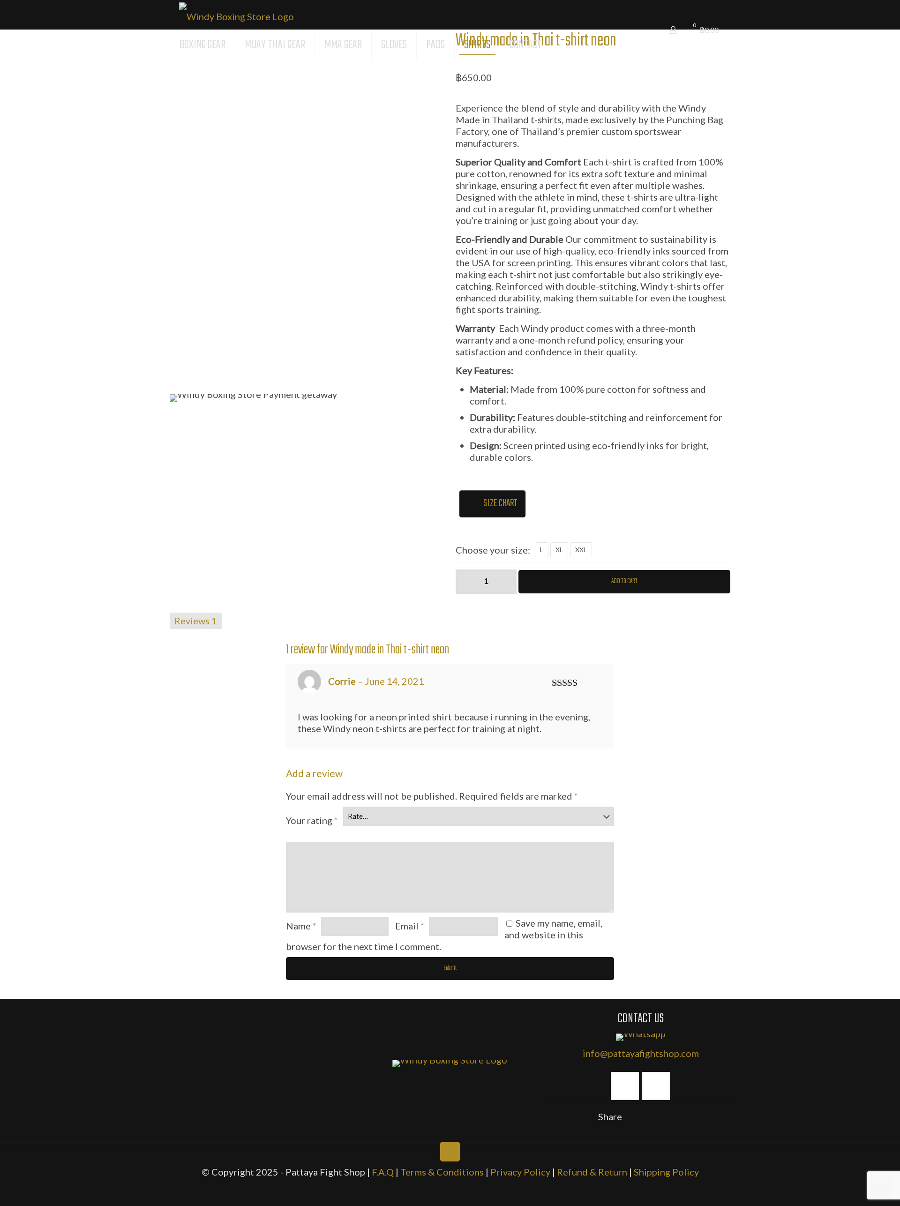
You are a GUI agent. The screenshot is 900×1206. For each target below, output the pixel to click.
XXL (581, 550)
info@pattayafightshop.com (641, 1053)
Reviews (195, 620)
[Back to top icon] (450, 1151)
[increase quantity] (506, 582)
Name (301, 925)
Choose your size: (493, 549)
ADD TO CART (624, 581)
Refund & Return (592, 1171)
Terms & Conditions (442, 1171)
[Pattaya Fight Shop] (236, 15)
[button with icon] (625, 1086)
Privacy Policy (521, 1171)
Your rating (312, 820)
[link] (449, 1063)
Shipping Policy (666, 1171)
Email (409, 925)
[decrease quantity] (466, 582)
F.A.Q (383, 1171)
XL (559, 550)
